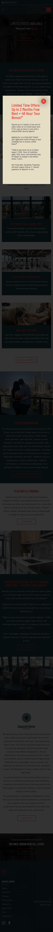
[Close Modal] (43, 101)
